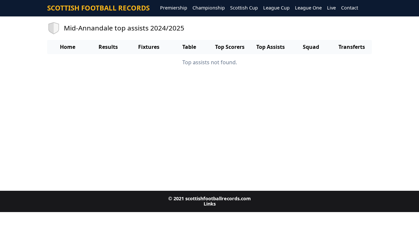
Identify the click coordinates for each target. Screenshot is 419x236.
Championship (208, 8)
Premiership (173, 8)
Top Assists (270, 46)
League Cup (276, 8)
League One (308, 8)
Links (210, 204)
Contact (349, 8)
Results (108, 46)
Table (189, 46)
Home (67, 46)
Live (331, 8)
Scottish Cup (244, 8)
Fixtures (148, 46)
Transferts (351, 46)
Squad (311, 46)
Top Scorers (230, 46)
